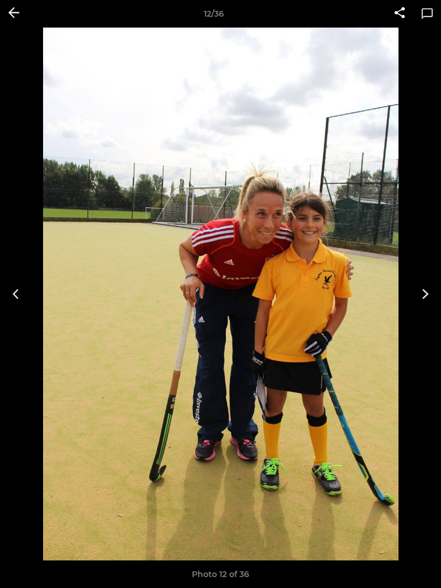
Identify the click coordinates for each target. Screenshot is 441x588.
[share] (400, 14)
